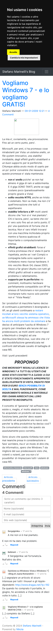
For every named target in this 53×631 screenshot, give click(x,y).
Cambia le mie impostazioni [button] (24, 57)
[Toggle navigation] (46, 72)
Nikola (19, 629)
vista (36, 468)
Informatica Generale (13, 468)
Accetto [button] (13, 52)
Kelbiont (12, 552)
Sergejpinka (14, 531)
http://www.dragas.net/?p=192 (32, 584)
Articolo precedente (8, 479)
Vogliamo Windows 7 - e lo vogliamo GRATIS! (25, 93)
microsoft (28, 468)
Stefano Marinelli (32, 625)
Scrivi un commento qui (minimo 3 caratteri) (23, 500)
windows (44, 468)
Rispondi (14, 545)
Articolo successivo (33, 479)
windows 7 (26, 471)
